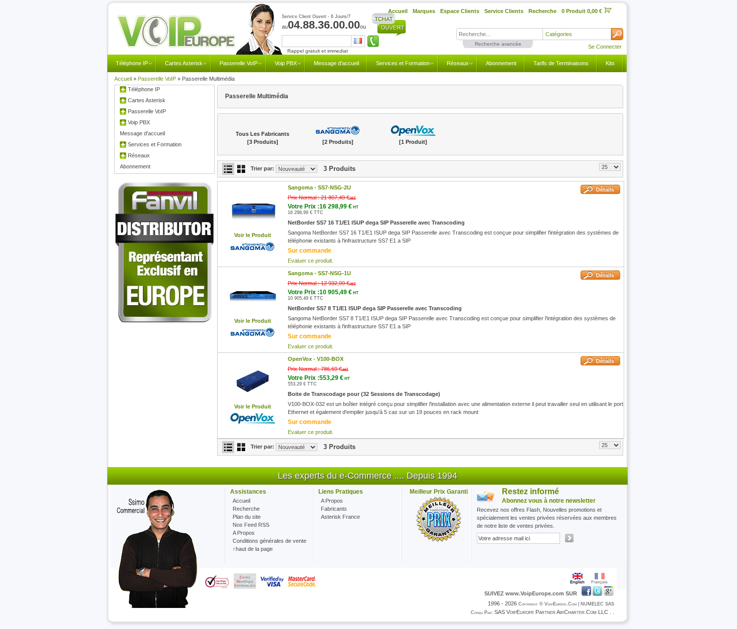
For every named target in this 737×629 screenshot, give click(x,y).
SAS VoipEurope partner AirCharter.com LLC (551, 612)
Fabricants (334, 509)
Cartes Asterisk (184, 63)
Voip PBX (286, 63)
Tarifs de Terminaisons (561, 63)
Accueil (123, 79)
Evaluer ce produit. (310, 261)
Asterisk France (340, 517)
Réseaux (458, 63)
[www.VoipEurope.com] (199, 32)
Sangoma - (319, 187)
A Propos (332, 501)
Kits (610, 63)
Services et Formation (403, 63)
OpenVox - (315, 359)
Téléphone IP (132, 63)
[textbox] (499, 34)
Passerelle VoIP (239, 63)
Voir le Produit (252, 235)
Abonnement (501, 63)
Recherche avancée (498, 44)
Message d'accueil (336, 63)
